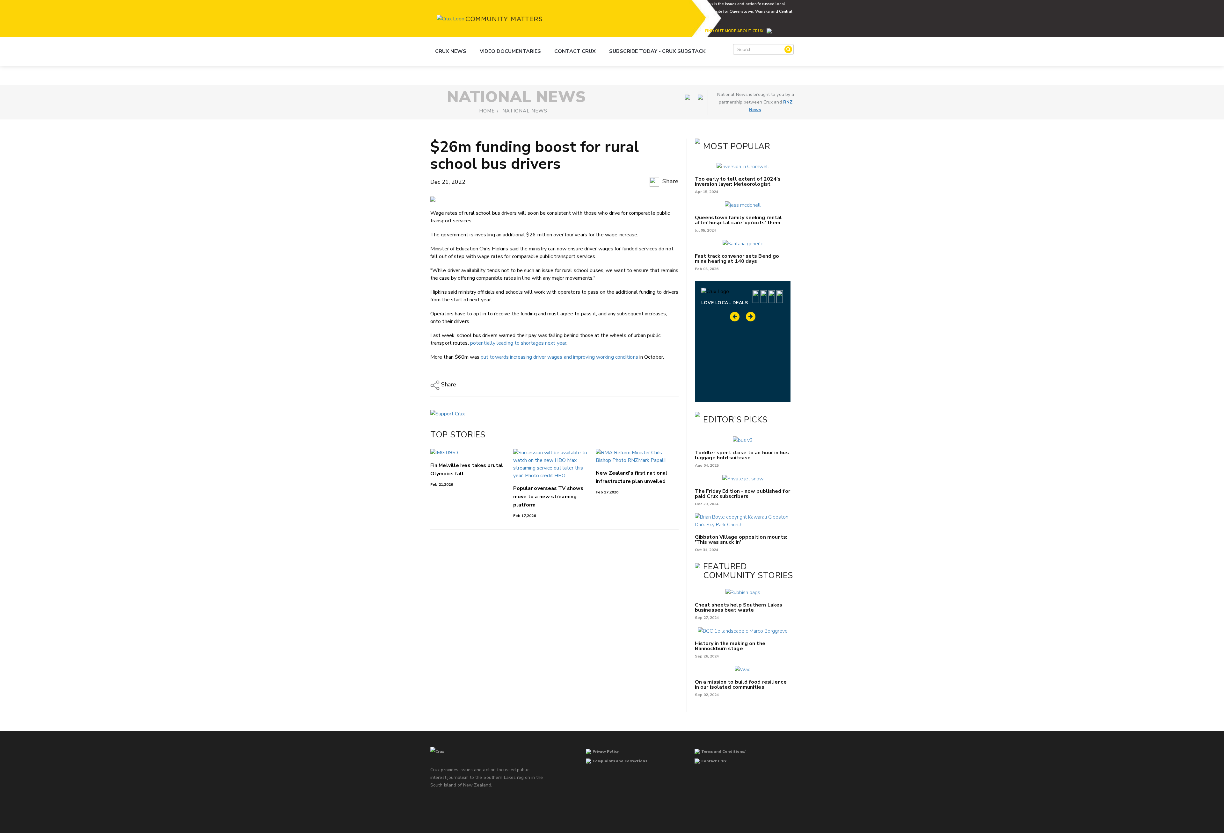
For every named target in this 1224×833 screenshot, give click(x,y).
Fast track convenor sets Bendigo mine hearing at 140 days (737, 259)
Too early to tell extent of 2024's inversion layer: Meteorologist (738, 181)
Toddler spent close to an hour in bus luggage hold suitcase (742, 455)
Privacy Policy (606, 751)
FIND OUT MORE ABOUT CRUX (734, 30)
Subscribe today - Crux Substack (657, 51)
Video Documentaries (510, 51)
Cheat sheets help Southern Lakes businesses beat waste (738, 607)
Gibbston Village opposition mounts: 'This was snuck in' (741, 540)
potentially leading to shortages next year (518, 343)
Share (670, 181)
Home (487, 111)
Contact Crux (575, 51)
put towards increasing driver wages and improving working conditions (559, 357)
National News (524, 111)
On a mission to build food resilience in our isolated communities (741, 684)
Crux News (450, 51)
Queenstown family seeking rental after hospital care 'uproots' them (738, 220)
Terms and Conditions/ (723, 751)
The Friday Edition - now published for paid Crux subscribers (742, 494)
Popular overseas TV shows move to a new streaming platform (548, 496)
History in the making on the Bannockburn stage (730, 646)
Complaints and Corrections (620, 761)
